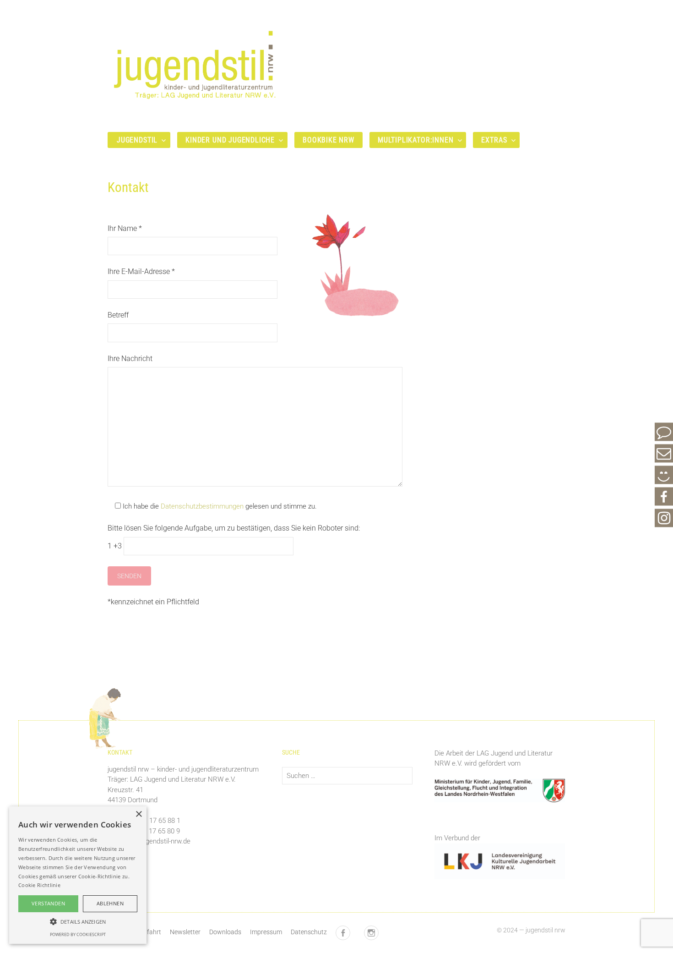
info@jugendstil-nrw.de (156, 841)
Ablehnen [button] (110, 903)
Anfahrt (150, 932)
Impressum (266, 932)
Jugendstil (137, 140)
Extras (494, 140)
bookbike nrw (328, 140)
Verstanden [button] (48, 903)
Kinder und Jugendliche (230, 140)
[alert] (78, 875)
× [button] (138, 814)
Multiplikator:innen (416, 140)
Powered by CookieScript (78, 934)
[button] (77, 921)
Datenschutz (309, 932)
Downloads (225, 932)
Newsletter (185, 932)
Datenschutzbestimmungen (202, 506)
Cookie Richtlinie (39, 885)
